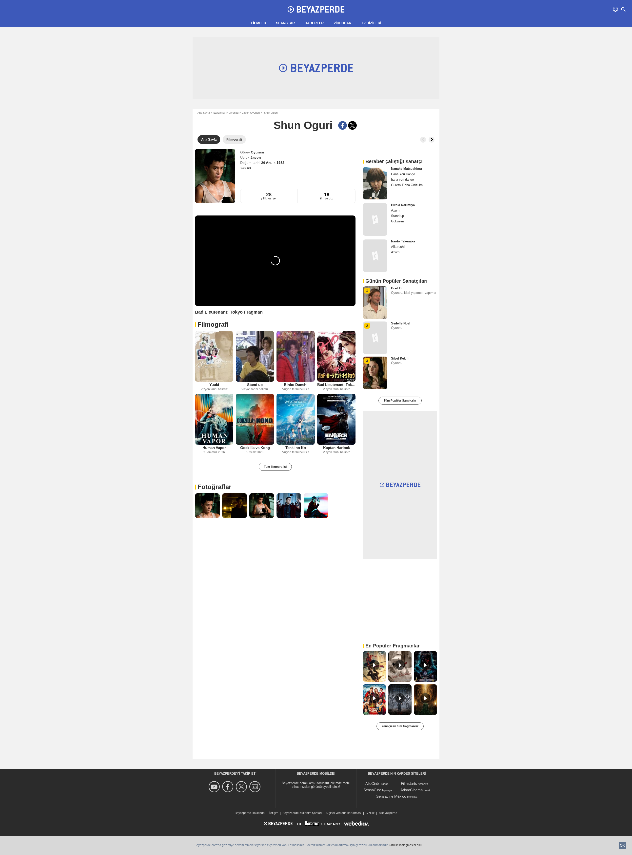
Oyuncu (233, 112)
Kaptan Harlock (336, 448)
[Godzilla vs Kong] (255, 419)
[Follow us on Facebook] (228, 786)
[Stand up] (255, 356)
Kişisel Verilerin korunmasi (343, 813)
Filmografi (213, 324)
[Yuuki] (214, 356)
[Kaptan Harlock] (336, 419)
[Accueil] (316, 9)
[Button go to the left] (423, 140)
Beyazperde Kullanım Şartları (302, 813)
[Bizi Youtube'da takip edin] (215, 786)
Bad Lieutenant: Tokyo (336, 385)
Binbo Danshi (295, 385)
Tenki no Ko (295, 448)
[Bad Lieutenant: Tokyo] (336, 356)
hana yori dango (402, 179)
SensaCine (372, 790)
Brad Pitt (397, 288)
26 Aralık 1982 (272, 163)
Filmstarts (409, 783)
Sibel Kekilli (400, 358)
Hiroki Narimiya (403, 205)
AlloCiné (372, 783)
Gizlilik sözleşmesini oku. (405, 845)
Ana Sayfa (204, 112)
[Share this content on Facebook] (342, 125)
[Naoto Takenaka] (375, 255)
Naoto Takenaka (403, 241)
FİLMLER (258, 23)
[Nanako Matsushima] (375, 183)
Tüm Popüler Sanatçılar (400, 400)
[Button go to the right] (431, 140)
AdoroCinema (411, 790)
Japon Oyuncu (251, 112)
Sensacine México (391, 796)
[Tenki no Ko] (295, 419)
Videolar (342, 23)
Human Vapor (214, 448)
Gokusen (397, 221)
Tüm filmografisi (275, 467)
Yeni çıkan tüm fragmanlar (400, 726)
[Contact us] (255, 786)
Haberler (314, 23)
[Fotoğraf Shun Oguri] (207, 505)
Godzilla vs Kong (255, 448)
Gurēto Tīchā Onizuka (407, 185)
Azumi (395, 210)
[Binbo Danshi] (295, 356)
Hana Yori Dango (403, 174)
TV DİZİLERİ (371, 23)
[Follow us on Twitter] (242, 786)
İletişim (273, 813)
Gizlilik (370, 813)
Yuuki (214, 385)
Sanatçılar (219, 112)
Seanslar (285, 23)
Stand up (255, 385)
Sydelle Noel (400, 323)
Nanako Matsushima (406, 169)
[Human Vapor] (214, 419)
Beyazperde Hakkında (250, 813)
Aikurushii (398, 247)
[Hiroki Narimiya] (375, 219)
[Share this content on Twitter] (352, 125)
